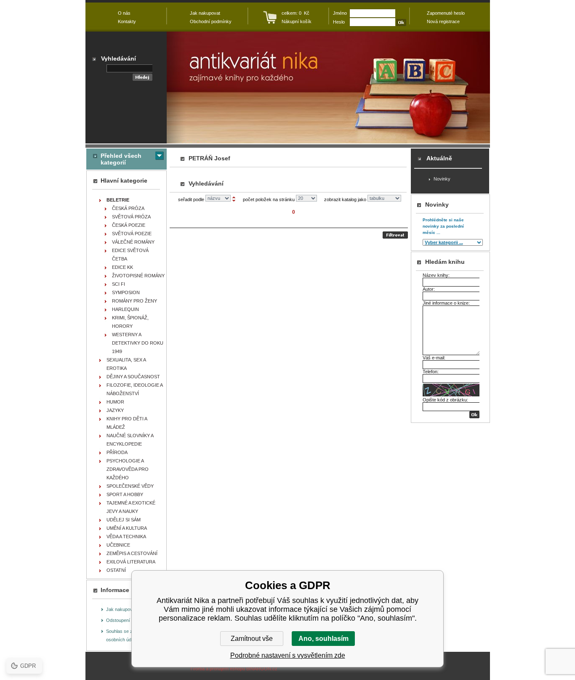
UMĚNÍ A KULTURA (126, 528)
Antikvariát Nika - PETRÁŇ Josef (328, 87)
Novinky (442, 178)
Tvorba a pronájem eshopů (217, 668)
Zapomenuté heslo (446, 13)
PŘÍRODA (117, 452)
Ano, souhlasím (323, 638)
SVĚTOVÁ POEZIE (132, 233)
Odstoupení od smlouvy (130, 620)
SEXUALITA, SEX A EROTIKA (126, 364)
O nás (124, 13)
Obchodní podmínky (211, 21)
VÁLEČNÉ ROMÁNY (133, 241)
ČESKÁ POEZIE (128, 225)
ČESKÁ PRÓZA (128, 208)
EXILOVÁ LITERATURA (130, 561)
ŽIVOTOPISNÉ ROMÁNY (138, 275)
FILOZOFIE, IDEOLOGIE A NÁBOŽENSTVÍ (134, 389)
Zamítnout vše (252, 638)
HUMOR (115, 401)
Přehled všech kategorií (121, 159)
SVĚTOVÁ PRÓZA (131, 216)
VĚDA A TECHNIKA (126, 536)
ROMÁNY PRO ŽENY (134, 300)
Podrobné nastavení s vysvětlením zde (287, 655)
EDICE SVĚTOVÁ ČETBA (130, 254)
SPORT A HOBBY (124, 494)
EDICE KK (122, 267)
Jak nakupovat (121, 609)
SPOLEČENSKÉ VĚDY (130, 486)
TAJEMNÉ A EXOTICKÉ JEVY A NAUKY (130, 507)
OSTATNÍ (116, 570)
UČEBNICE (118, 544)
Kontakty (127, 21)
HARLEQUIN (125, 309)
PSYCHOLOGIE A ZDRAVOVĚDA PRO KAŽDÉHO (127, 469)
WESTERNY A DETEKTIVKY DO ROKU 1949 (137, 343)
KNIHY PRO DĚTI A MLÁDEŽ (126, 423)
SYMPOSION (126, 292)
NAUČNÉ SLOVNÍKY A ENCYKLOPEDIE (130, 439)
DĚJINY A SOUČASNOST (133, 376)
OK (474, 414)
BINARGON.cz (261, 668)
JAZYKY (115, 410)
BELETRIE (117, 199)
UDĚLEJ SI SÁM (123, 519)
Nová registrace (443, 21)
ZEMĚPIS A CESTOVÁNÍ (131, 553)
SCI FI (118, 284)
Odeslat (395, 235)
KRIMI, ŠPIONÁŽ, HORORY (130, 322)
